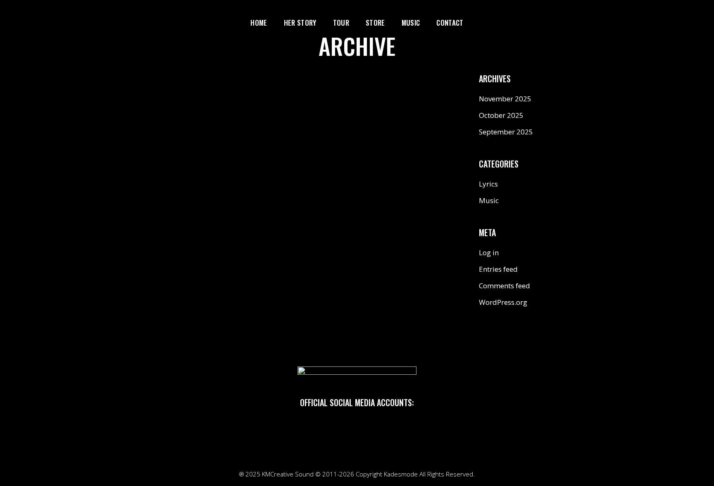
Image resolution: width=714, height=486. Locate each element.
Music (489, 200)
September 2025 (506, 131)
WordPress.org (503, 302)
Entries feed (498, 269)
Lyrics (488, 184)
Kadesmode (401, 474)
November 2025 (505, 98)
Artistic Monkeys (296, 101)
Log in (489, 252)
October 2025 (501, 115)
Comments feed (504, 285)
